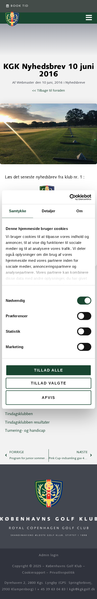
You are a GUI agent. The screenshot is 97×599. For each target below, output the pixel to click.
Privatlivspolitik (62, 572)
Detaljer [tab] (48, 211)
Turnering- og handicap (25, 431)
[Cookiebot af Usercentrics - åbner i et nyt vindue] (69, 197)
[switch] (84, 316)
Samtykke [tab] (17, 211)
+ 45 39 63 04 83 (51, 589)
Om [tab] (79, 211)
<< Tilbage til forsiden (48, 91)
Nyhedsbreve (75, 83)
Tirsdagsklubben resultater (27, 423)
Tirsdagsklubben (19, 414)
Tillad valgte (48, 383)
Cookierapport (33, 572)
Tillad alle (48, 370)
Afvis (48, 397)
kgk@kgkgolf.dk (82, 589)
